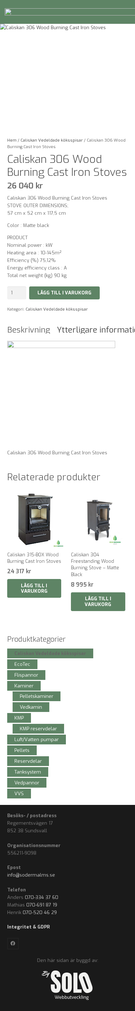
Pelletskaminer (36, 696)
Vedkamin (31, 707)
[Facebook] (13, 944)
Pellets (22, 750)
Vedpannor (26, 783)
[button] (34, 588)
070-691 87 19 (41, 905)
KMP (19, 718)
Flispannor (26, 675)
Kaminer (23, 686)
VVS (19, 793)
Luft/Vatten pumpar (36, 739)
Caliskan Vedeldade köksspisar (52, 140)
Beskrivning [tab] (28, 330)
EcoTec (22, 664)
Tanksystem (27, 772)
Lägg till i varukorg (64, 293)
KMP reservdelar (38, 729)
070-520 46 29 (40, 912)
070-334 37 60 (41, 897)
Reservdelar (28, 761)
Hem (12, 140)
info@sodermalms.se (31, 875)
